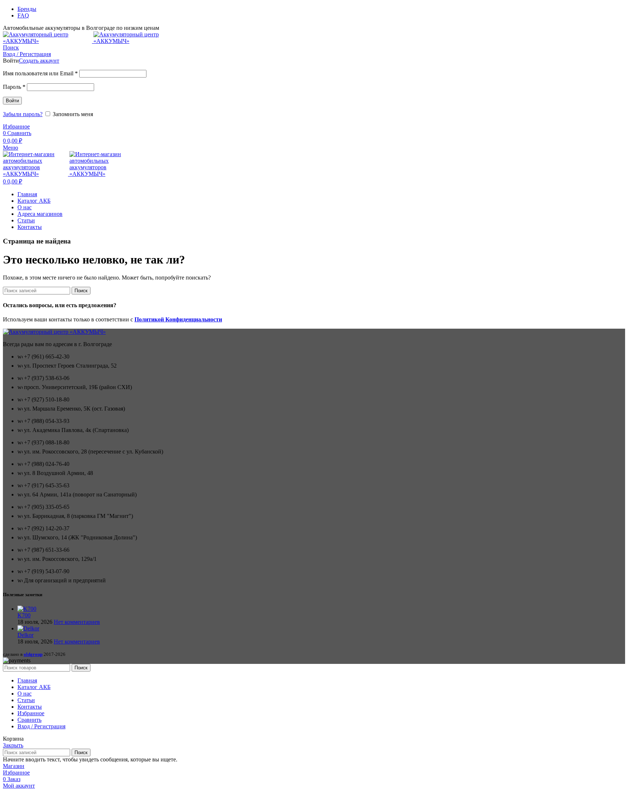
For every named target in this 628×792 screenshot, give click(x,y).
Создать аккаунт (39, 61)
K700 (24, 615)
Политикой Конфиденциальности (178, 319)
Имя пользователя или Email (40, 73)
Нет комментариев (77, 622)
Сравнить (29, 720)
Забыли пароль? (23, 114)
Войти (12, 100)
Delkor (25, 635)
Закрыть (13, 745)
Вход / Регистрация (41, 726)
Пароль (14, 87)
